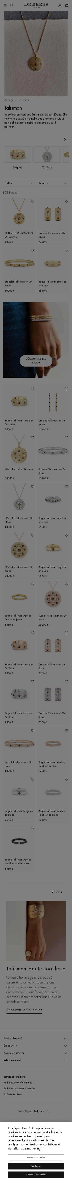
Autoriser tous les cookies (36, 1175)
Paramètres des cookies (36, 1158)
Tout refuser (36, 1166)
